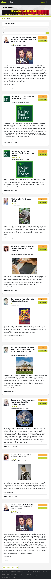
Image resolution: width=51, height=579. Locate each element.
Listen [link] (42, 37)
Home (3, 18)
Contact (43, 571)
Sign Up (43, 2)
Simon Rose (13, 303)
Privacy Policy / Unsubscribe (28, 573)
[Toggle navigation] (48, 2)
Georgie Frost (14, 44)
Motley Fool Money (16, 100)
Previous (8, 567)
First (4, 567)
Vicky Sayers (13, 252)
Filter (4, 28)
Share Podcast (43, 40)
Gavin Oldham (14, 406)
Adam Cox (13, 203)
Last (17, 567)
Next (13, 567)
